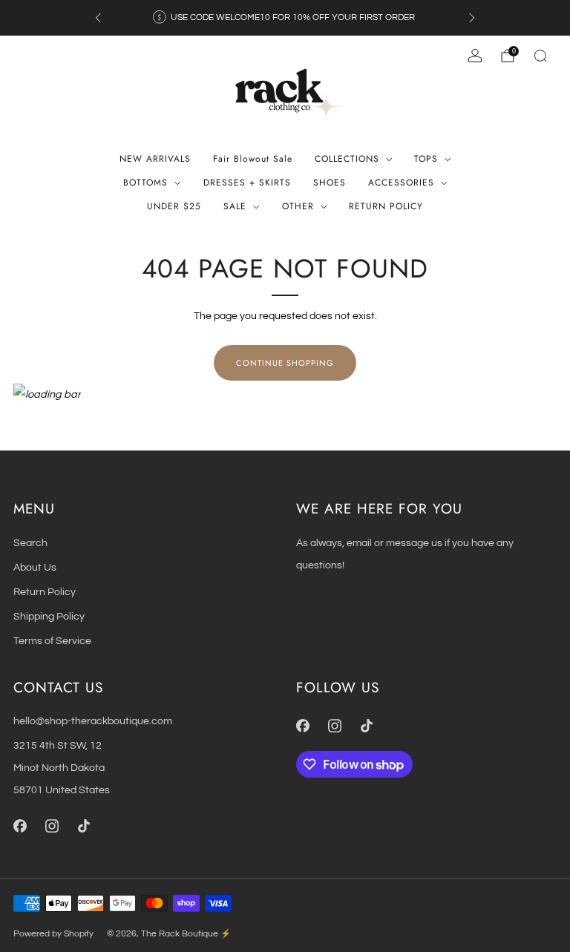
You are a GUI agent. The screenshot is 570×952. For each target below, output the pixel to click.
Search (30, 542)
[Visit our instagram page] (52, 826)
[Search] (540, 55)
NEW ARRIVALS (155, 158)
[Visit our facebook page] (20, 826)
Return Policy (44, 591)
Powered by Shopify (53, 934)
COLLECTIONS (347, 158)
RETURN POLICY (386, 206)
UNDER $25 (174, 206)
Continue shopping (285, 363)
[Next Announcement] (472, 17)
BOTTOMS (145, 182)
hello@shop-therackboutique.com (92, 720)
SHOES (329, 182)
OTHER (298, 206)
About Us (34, 567)
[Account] (475, 55)
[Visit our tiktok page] (83, 826)
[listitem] (285, 18)
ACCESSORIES (401, 182)
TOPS (426, 158)
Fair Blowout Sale (252, 158)
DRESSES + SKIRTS (247, 182)
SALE (234, 206)
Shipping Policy (49, 616)
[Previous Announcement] (98, 17)
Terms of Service (52, 640)
